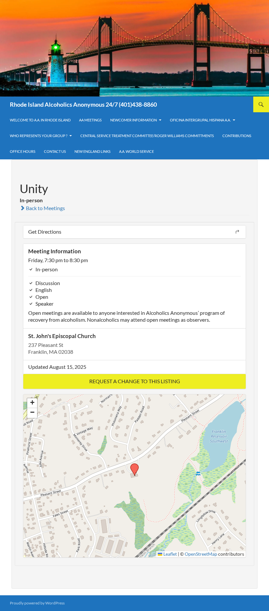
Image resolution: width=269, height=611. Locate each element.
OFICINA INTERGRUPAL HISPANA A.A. (200, 120)
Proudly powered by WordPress (37, 603)
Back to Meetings (45, 208)
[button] (134, 381)
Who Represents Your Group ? (38, 136)
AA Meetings (90, 120)
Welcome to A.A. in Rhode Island (40, 120)
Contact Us (55, 151)
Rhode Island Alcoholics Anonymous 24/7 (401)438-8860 (83, 104)
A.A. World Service (136, 151)
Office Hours (22, 151)
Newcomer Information (133, 120)
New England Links (92, 151)
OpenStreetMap (201, 554)
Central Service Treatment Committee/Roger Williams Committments (147, 136)
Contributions (236, 136)
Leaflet (169, 554)
